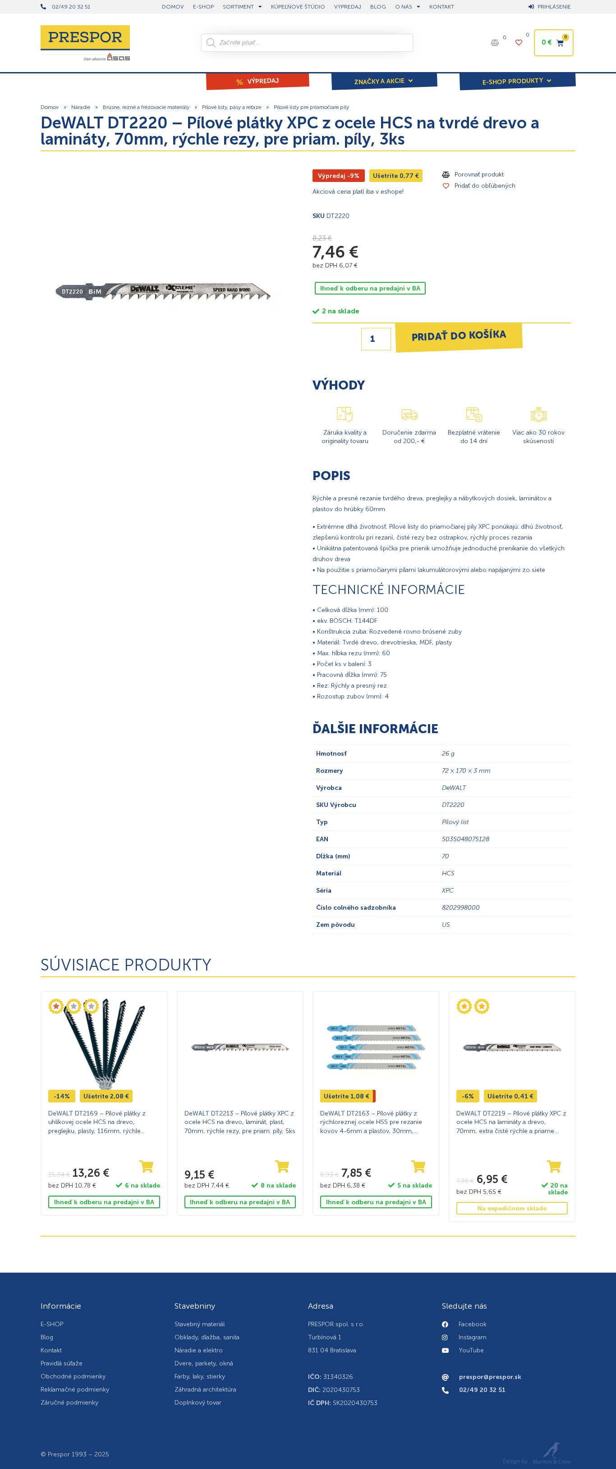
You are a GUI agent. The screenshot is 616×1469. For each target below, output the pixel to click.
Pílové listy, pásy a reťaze (231, 107)
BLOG (378, 7)
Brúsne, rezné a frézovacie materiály (146, 107)
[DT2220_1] (163, 291)
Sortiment (238, 7)
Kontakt (441, 7)
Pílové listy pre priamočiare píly (311, 107)
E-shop (203, 7)
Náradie (80, 107)
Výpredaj (347, 7)
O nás (403, 7)
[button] (384, 75)
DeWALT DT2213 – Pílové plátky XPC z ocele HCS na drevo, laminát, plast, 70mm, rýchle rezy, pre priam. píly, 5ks (239, 1122)
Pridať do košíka (458, 335)
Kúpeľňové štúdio (298, 7)
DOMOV (173, 7)
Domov (50, 107)
